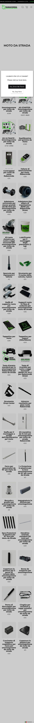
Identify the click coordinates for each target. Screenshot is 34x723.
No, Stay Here (17, 92)
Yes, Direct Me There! (17, 87)
